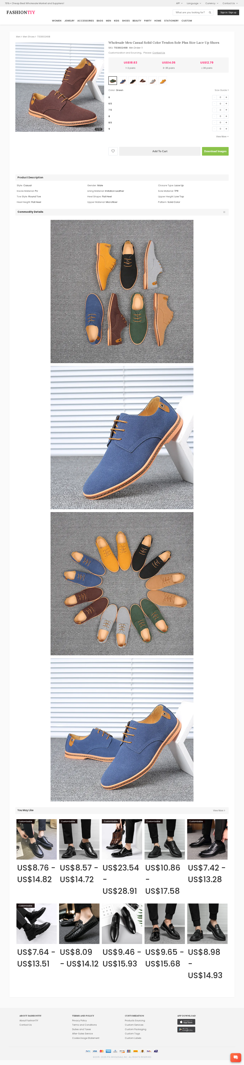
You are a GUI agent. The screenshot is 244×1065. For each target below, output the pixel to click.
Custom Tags (132, 1033)
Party (147, 20)
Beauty (137, 20)
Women (56, 20)
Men (108, 20)
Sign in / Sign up (228, 12)
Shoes (126, 20)
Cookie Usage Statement (85, 1038)
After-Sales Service (82, 1033)
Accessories (85, 20)
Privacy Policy (79, 1020)
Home (157, 20)
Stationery (171, 20)
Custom (186, 20)
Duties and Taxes (81, 1029)
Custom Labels (133, 1038)
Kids (116, 20)
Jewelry (69, 20)
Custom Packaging (135, 1029)
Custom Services (134, 1024)
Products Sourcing (135, 1020)
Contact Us (158, 52)
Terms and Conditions (84, 1024)
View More (221, 136)
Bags (100, 20)
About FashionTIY (28, 1020)
